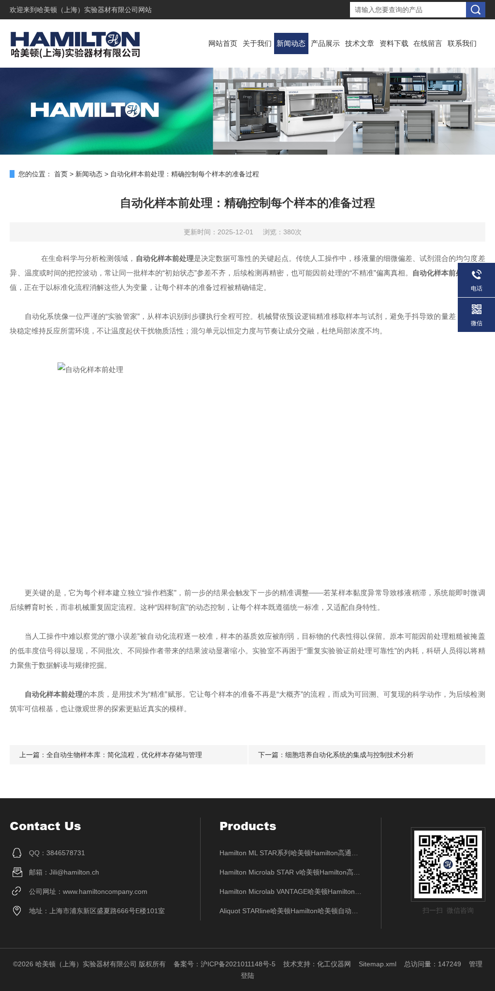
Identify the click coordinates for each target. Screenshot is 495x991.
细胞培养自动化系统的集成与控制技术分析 (349, 755)
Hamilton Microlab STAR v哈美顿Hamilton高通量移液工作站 (290, 872)
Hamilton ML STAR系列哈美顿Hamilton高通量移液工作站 (290, 853)
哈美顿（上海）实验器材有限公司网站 (94, 10)
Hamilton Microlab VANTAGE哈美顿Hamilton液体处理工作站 (290, 891)
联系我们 (462, 43)
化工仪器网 (334, 964)
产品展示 (325, 43)
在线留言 (427, 43)
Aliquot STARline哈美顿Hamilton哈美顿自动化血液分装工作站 (290, 911)
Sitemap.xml (377, 964)
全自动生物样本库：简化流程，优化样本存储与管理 (124, 755)
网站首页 (222, 43)
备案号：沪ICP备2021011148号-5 (225, 964)
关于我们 (257, 43)
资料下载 (393, 43)
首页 (61, 174)
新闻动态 (291, 43)
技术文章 (359, 43)
